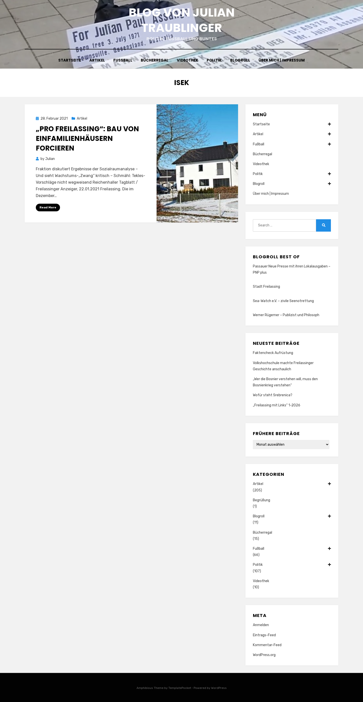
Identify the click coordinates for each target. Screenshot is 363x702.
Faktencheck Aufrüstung (273, 353)
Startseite (69, 60)
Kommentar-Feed (267, 645)
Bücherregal (154, 60)
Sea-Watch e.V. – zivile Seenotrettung (283, 301)
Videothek (187, 60)
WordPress (219, 688)
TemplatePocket (179, 688)
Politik (214, 60)
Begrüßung (261, 500)
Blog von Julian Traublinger (182, 20)
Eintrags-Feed (264, 635)
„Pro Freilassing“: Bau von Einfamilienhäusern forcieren (87, 138)
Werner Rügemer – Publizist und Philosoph (286, 315)
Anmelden (261, 625)
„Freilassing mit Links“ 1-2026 (276, 405)
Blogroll (240, 60)
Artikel (97, 60)
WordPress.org (264, 655)
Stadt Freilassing (266, 287)
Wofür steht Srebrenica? (272, 395)
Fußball (122, 60)
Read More (48, 207)
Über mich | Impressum (282, 60)
